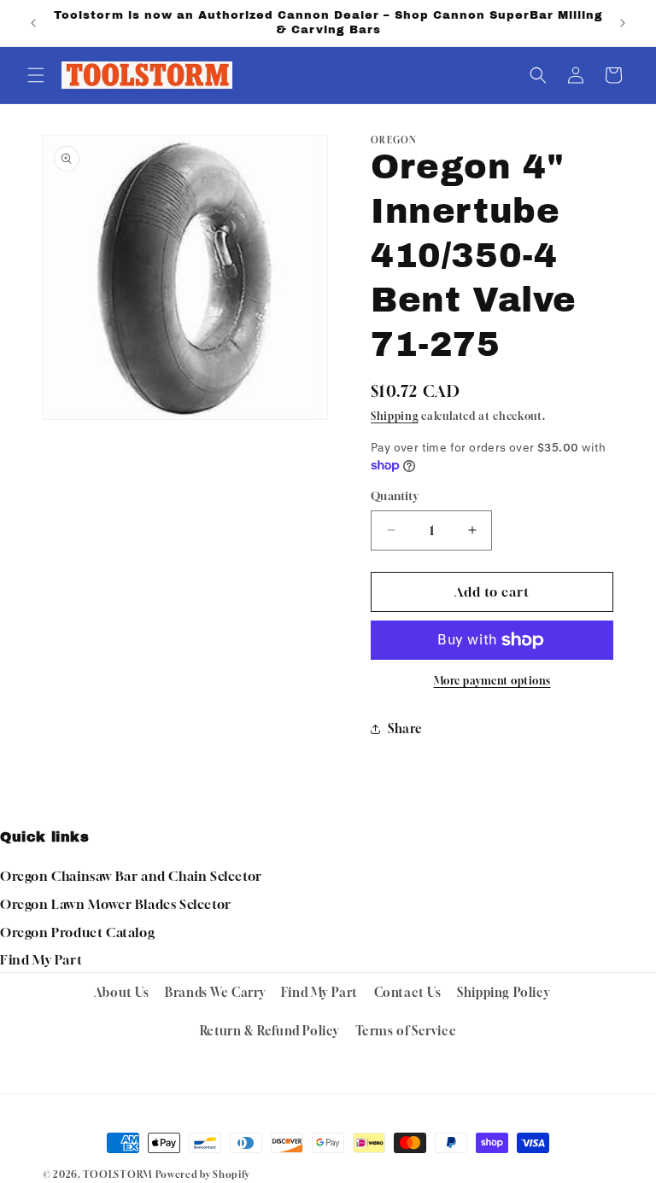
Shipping (395, 416)
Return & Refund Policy (269, 1030)
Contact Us (408, 992)
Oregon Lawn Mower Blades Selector (115, 904)
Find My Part (41, 959)
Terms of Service (406, 1030)
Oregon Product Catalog (77, 932)
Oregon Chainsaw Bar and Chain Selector (131, 875)
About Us (121, 992)
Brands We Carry (215, 992)
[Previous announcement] (33, 23)
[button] (36, 75)
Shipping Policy (503, 992)
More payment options (492, 680)
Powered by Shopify (202, 1174)
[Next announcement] (622, 23)
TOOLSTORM (117, 1174)
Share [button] (405, 728)
